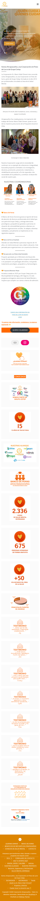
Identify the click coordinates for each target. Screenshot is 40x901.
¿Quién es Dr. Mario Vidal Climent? (20, 883)
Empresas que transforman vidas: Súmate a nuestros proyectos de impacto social (19, 854)
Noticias (31, 863)
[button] (4, 52)
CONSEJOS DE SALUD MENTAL (15, 849)
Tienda (33, 880)
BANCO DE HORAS (27, 843)
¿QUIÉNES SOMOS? (11, 843)
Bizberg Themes (24, 897)
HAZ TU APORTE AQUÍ (20, 861)
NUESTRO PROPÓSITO (29, 866)
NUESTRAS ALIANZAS (11, 866)
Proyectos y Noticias (20, 885)
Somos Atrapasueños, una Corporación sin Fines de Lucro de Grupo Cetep (19, 877)
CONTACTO (32, 849)
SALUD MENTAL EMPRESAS (21, 871)
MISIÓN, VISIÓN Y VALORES (16, 863)
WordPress (31, 894)
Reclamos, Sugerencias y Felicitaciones (20, 868)
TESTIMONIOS (10, 880)
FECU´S (9, 858)
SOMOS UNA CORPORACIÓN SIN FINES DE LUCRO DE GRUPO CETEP (20, 314)
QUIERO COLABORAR (20, 330)
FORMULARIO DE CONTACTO (24, 858)
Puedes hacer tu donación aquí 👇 (20, 888)
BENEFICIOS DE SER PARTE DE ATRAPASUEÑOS (20, 846)
